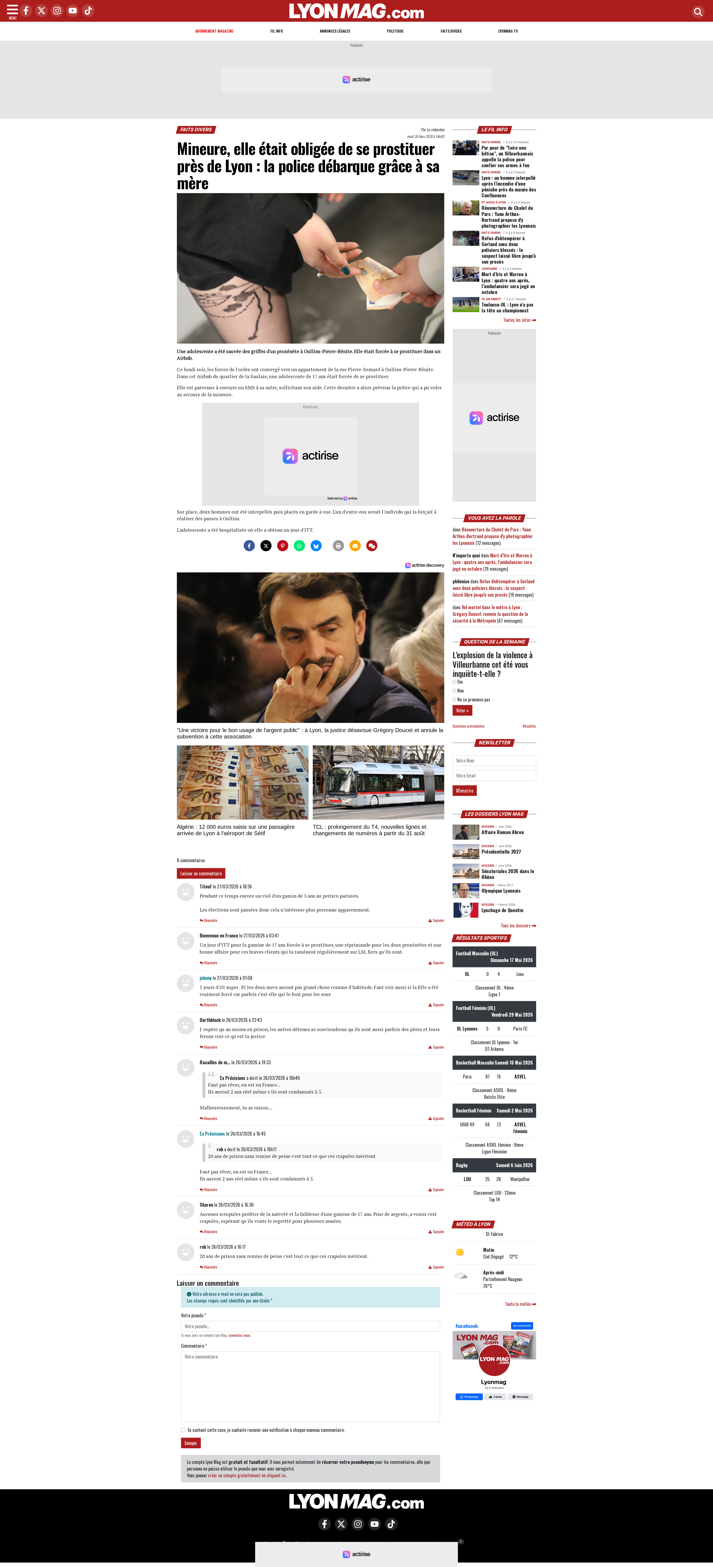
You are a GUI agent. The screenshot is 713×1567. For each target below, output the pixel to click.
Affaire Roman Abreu (503, 831)
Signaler (438, 920)
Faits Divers (451, 31)
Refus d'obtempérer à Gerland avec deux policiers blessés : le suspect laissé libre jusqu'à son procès (509, 249)
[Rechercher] (696, 12)
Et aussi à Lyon (494, 202)
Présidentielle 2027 (501, 851)
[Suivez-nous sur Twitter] (340, 1528)
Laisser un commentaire (201, 873)
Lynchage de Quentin (502, 910)
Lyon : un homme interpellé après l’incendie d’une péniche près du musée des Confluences (509, 186)
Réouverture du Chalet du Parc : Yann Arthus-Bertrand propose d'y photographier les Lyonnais (509, 216)
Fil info (276, 31)
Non (460, 690)
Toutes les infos (517, 320)
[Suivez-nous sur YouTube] (373, 1528)
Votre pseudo (193, 1315)
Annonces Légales (335, 31)
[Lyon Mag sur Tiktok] (390, 1528)
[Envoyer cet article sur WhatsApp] (299, 545)
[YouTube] (71, 11)
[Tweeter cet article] (266, 545)
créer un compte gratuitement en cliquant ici (247, 1475)
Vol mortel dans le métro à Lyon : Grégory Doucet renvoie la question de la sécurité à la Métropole (490, 614)
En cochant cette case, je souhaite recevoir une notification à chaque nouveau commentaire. (266, 1430)
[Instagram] (56, 11)
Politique (395, 31)
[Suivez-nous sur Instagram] (356, 1528)
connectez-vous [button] (239, 1335)
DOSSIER (488, 827)
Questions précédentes (469, 726)
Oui (459, 681)
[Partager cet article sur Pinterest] (282, 545)
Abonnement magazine (214, 31)
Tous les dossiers (516, 925)
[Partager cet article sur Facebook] (249, 545)
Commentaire (194, 1345)
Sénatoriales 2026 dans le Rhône (508, 873)
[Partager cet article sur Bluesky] (316, 545)
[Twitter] (40, 11)
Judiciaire (489, 269)
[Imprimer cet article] (338, 545)
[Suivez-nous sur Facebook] (494, 1361)
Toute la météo (518, 1304)
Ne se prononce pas (473, 699)
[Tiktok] (87, 11)
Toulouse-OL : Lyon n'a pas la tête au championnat (507, 307)
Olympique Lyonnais (501, 890)
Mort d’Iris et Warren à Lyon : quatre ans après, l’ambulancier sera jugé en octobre (508, 282)
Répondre (210, 920)
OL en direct (491, 299)
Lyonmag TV (508, 31)
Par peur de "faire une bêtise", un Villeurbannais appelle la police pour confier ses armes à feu (507, 156)
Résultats (529, 726)
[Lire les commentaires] (371, 545)
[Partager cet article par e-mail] (355, 545)
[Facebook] (24, 11)
